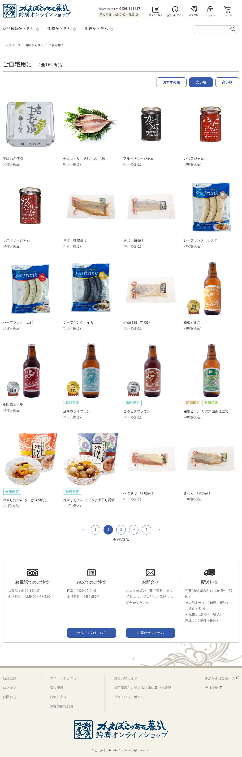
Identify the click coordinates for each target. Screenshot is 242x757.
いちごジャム (194, 158)
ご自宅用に (56, 45)
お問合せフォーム (150, 633)
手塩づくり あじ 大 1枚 (84, 158)
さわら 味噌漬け (197, 493)
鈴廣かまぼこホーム (220, 678)
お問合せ (9, 697)
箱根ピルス (192, 322)
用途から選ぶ (34, 45)
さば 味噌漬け (75, 240)
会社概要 (211, 688)
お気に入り (58, 697)
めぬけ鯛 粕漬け (136, 322)
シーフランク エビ (18, 322)
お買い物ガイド (175, 15)
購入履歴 (56, 688)
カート (228, 15)
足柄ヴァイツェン (76, 411)
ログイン (9, 688)
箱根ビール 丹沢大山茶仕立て (206, 411)
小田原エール (13, 404)
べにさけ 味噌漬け (138, 493)
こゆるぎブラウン (136, 411)
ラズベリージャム (16, 240)
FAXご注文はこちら (91, 633)
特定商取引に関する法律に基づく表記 (142, 688)
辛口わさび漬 (13, 158)
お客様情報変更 (61, 706)
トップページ (11, 45)
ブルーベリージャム (138, 158)
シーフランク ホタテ (200, 240)
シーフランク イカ (78, 322)
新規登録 (194, 15)
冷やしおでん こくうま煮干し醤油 (89, 500)
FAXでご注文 (155, 15)
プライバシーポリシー (131, 697)
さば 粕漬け (133, 240)
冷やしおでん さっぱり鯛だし (25, 500)
